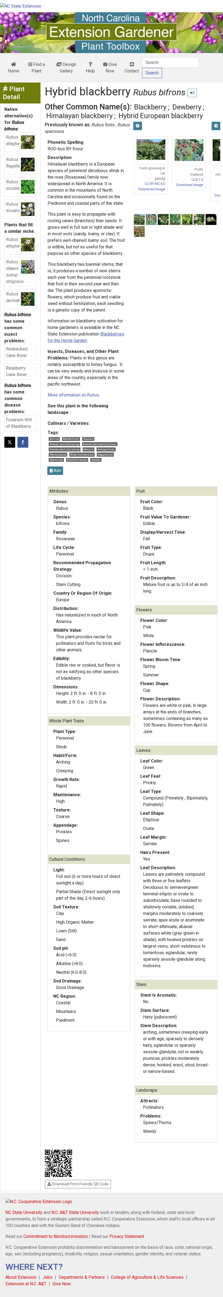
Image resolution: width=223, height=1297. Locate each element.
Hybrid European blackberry (161, 116)
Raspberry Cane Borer (16, 371)
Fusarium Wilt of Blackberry (19, 423)
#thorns (88, 449)
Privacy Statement (126, 1236)
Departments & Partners (82, 1277)
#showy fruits (106, 449)
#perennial (56, 459)
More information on (73, 395)
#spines (88, 438)
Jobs (47, 1277)
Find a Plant (38, 68)
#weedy (95, 459)
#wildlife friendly (77, 459)
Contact (132, 71)
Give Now (111, 68)
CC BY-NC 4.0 (155, 184)
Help (90, 71)
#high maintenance (82, 454)
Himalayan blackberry (79, 116)
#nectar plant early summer (99, 444)
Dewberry (186, 107)
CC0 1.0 (197, 180)
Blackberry (150, 107)
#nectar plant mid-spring (64, 449)
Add (57, 470)
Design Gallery (68, 68)
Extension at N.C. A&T (25, 1283)
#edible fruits (71, 438)
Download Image (151, 189)
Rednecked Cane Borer (16, 352)
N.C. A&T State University (75, 1212)
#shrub (54, 438)
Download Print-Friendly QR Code (80, 1184)
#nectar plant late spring (64, 444)
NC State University (23, 1212)
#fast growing (58, 454)
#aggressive (105, 454)
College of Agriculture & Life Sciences (147, 1277)
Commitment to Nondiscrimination (55, 1236)
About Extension (20, 1277)
